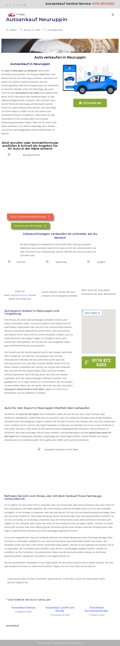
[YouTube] (25, 5)
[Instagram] (14, 5)
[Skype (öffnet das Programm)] (21, 5)
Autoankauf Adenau (23, 607)
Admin (13, 29)
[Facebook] (10, 5)
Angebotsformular (19, 295)
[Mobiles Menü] (113, 14)
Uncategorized (55, 29)
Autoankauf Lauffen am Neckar (60, 609)
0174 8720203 (103, 3)
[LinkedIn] (17, 5)
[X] (7, 5)
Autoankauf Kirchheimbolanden (96, 609)
